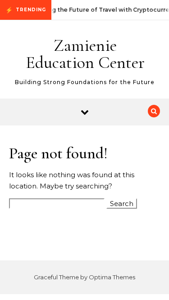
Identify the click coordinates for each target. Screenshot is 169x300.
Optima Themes (112, 277)
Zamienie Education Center (85, 54)
